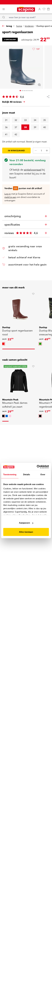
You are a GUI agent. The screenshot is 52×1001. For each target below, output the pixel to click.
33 (25, 120)
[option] (3, 344)
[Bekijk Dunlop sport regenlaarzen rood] (19, 309)
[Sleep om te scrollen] (5, 421)
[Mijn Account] (39, 9)
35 (44, 120)
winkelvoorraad (32, 169)
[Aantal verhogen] (47, 150)
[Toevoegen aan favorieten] (33, 294)
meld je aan (10, 197)
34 (35, 120)
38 (25, 127)
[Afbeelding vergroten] (39, 84)
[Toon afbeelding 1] (20, 90)
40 (44, 127)
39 (35, 127)
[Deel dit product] (47, 96)
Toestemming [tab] (9, 474)
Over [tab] (42, 474)
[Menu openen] (3, 9)
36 (6, 127)
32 (16, 120)
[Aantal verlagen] (36, 150)
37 (16, 127)
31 (6, 120)
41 (6, 134)
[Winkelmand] (48, 9)
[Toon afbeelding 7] (31, 90)
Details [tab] (26, 474)
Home (19, 26)
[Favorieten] (44, 9)
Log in (7, 193)
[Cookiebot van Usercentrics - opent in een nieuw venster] (37, 467)
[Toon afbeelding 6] (30, 90)
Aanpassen (24, 523)
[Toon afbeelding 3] (24, 90)
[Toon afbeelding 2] (22, 90)
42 (16, 134)
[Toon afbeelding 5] (28, 90)
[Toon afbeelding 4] (26, 90)
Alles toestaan (26, 532)
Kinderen (29, 26)
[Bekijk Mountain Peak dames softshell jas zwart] (19, 381)
